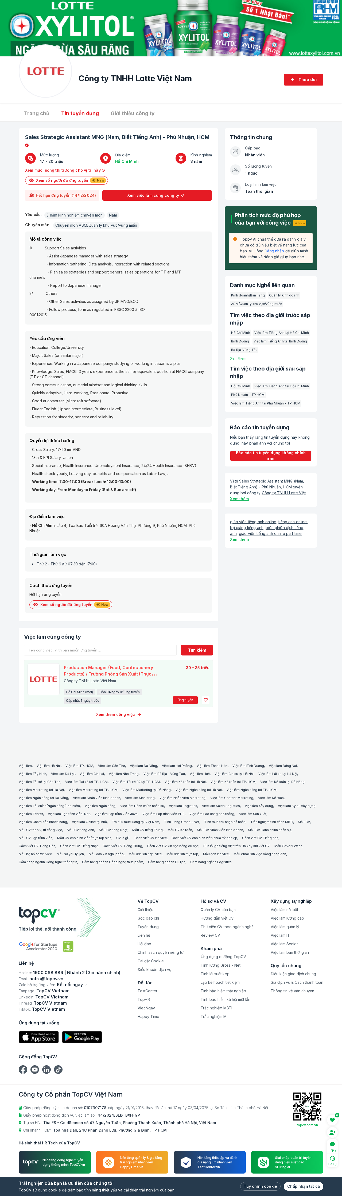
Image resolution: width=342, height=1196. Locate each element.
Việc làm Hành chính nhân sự (142, 806)
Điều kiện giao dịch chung (293, 973)
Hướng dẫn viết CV (217, 918)
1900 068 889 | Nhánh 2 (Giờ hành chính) (77, 972)
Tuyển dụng (148, 926)
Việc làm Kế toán (271, 798)
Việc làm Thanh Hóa (212, 766)
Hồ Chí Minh (127, 161)
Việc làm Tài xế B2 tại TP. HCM (136, 782)
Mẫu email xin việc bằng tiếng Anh (260, 854)
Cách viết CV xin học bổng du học (173, 846)
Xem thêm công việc (115, 714)
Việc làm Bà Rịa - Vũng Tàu (164, 774)
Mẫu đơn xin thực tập (182, 854)
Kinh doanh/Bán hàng (248, 295)
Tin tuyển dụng (80, 113)
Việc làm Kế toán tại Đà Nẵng (282, 782)
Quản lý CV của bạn (218, 909)
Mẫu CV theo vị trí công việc (40, 830)
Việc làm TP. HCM (79, 766)
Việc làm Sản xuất (252, 814)
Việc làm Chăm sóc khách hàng (43, 822)
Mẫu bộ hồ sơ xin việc (35, 854)
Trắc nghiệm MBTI (216, 1008)
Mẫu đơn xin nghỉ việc (145, 854)
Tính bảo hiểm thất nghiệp (223, 991)
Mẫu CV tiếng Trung (147, 830)
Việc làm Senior (284, 944)
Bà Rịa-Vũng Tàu (244, 350)
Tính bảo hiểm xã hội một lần (225, 999)
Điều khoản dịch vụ (154, 969)
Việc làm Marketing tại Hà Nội (41, 790)
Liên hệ (144, 935)
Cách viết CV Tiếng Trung (122, 846)
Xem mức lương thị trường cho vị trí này (63, 170)
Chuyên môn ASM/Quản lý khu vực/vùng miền (96, 225)
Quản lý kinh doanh (284, 295)
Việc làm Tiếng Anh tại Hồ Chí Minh (281, 333)
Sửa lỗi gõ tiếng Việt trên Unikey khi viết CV (236, 846)
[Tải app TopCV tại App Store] (39, 1037)
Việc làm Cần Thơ (111, 766)
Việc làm (25, 766)
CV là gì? (123, 838)
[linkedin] (46, 1069)
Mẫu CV (304, 822)
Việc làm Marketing (140, 798)
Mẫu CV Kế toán (180, 830)
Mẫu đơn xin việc (216, 854)
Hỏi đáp (144, 944)
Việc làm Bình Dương (248, 766)
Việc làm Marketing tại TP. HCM (93, 790)
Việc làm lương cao (287, 918)
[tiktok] (58, 1069)
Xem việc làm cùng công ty (153, 195)
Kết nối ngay (70, 984)
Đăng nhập (274, 251)
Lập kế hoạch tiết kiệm (220, 982)
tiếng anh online (292, 521)
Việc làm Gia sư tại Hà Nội (234, 774)
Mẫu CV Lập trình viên (35, 838)
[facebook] (23, 1069)
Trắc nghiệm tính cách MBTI (271, 822)
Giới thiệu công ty (132, 113)
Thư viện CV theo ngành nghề (227, 926)
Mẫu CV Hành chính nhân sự (269, 830)
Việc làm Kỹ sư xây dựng (297, 806)
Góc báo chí (148, 918)
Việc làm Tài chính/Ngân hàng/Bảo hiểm (49, 806)
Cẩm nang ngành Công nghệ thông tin (48, 862)
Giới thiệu (145, 909)
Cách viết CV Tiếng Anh (260, 838)
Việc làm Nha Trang (124, 774)
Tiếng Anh (146, 137)
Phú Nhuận (180, 137)
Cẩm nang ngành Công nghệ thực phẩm (112, 862)
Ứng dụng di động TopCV (223, 956)
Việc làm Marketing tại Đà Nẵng (146, 790)
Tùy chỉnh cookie (260, 1186)
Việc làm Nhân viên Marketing (182, 798)
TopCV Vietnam (52, 990)
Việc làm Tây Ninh (32, 774)
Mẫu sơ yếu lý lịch (70, 854)
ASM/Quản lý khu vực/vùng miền (256, 304)
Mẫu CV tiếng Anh (80, 830)
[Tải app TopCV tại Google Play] (82, 1037)
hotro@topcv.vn (46, 978)
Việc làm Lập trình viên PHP (163, 814)
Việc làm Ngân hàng (100, 806)
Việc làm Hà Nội (49, 766)
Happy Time (148, 1016)
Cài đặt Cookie (151, 961)
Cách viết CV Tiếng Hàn (37, 846)
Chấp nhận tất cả (303, 1186)
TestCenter (147, 991)
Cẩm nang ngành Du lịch (166, 862)
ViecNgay (146, 1008)
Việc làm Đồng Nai (283, 766)
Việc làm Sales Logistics (221, 806)
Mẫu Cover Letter (288, 846)
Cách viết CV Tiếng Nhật (79, 846)
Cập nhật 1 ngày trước (82, 701)
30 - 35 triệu (197, 667)
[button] (205, 700)
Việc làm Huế (200, 774)
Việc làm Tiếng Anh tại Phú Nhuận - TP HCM (265, 403)
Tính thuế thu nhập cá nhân (225, 822)
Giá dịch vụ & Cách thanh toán (297, 982)
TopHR (144, 999)
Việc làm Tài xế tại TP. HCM (86, 782)
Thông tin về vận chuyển (292, 991)
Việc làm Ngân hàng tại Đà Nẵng (43, 798)
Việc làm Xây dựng (259, 806)
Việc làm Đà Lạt (63, 774)
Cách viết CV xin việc (150, 838)
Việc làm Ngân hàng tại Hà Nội (199, 790)
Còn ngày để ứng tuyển (119, 692)
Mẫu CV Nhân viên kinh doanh (220, 830)
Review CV (210, 935)
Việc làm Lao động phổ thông (211, 814)
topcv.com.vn (307, 1125)
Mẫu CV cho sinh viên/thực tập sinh (84, 838)
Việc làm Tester (31, 814)
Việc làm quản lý (285, 926)
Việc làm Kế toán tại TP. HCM (233, 782)
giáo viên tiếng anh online (253, 521)
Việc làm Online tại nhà (89, 822)
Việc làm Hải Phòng (177, 766)
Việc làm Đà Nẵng (143, 766)
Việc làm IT (280, 935)
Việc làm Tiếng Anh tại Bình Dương (280, 341)
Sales (32, 137)
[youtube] (34, 1069)
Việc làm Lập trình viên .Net (69, 814)
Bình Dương (240, 341)
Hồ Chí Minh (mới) (79, 692)
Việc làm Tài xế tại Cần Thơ (39, 782)
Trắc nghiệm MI (214, 1016)
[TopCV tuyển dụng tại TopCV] (70, 917)
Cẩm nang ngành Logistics (211, 862)
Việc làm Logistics (183, 806)
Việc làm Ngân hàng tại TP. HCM (252, 790)
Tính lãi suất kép (215, 973)
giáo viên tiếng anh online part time (270, 533)
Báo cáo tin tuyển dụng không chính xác (271, 455)
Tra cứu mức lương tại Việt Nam (135, 822)
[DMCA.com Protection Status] (68, 946)
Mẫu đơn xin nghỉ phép (106, 854)
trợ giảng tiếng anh (246, 527)
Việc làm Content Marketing (231, 798)
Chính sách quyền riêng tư (161, 952)
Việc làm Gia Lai (92, 774)
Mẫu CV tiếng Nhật (113, 830)
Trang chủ (36, 113)
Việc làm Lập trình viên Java (116, 814)
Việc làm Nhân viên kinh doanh (96, 798)
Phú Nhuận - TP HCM (248, 395)
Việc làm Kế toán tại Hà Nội (185, 782)
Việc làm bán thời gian (290, 952)
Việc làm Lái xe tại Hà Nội (277, 774)
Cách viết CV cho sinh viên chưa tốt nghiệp (204, 838)
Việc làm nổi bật (284, 909)
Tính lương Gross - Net (181, 822)
